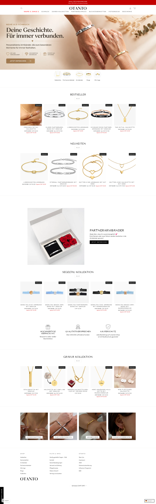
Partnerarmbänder (25, 465)
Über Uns (81, 457)
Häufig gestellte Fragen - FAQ (58, 457)
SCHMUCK (45, 11)
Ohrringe (23, 468)
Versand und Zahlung (56, 465)
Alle (78, 98)
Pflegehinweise (54, 468)
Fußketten (23, 473)
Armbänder (23, 462)
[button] (149, 500)
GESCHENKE (127, 11)
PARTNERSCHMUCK (79, 11)
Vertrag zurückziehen (56, 473)
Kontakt (52, 460)
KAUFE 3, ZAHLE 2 (31, 11)
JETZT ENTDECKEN (99, 242)
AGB (80, 462)
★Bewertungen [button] (1, 495)
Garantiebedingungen (56, 462)
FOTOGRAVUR (114, 11)
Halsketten (23, 457)
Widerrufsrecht (54, 471)
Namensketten (24, 460)
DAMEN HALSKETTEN (60, 11)
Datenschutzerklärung (85, 465)
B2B (80, 471)
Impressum (82, 460)
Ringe (22, 471)
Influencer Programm (85, 468)
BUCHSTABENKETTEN (97, 11)
